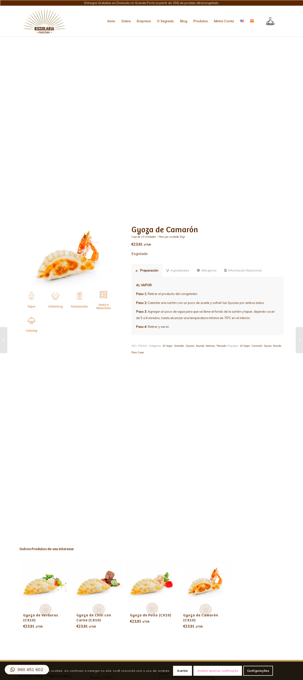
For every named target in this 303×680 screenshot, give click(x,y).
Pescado (221, 345)
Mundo (200, 345)
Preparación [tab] (149, 270)
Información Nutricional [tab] (245, 270)
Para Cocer (137, 352)
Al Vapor (168, 345)
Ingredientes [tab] (180, 270)
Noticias (210, 345)
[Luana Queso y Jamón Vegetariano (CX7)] (3, 340)
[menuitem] (111, 21)
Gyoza (268, 345)
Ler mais (45, 609)
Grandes (179, 345)
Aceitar (182, 670)
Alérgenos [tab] (209, 270)
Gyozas (190, 345)
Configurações (258, 670)
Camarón (257, 345)
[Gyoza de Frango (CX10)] (299, 340)
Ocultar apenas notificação (218, 670)
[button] (27, 669)
